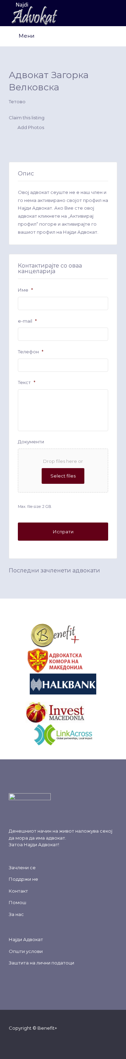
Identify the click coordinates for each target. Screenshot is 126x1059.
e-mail (27, 321)
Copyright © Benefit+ (33, 1028)
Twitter (26, 1041)
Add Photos (30, 127)
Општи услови (26, 951)
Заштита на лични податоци (41, 963)
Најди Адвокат (41, 844)
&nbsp (87, 635)
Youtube (49, 1041)
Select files (63, 476)
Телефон (30, 351)
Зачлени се (22, 867)
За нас (16, 914)
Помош (17, 902)
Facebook (15, 1041)
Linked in (60, 1041)
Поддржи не (23, 879)
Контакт (18, 891)
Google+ (38, 1041)
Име (25, 290)
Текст (26, 382)
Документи (31, 441)
